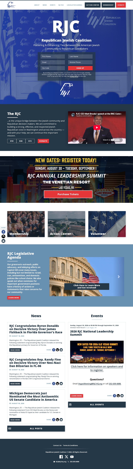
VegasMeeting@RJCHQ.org (90, 383)
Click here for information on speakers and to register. (97, 368)
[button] (55, 276)
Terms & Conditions (70, 445)
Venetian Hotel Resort (77, 328)
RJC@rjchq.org (61, 462)
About (37, 5)
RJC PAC (61, 5)
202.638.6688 (74, 462)
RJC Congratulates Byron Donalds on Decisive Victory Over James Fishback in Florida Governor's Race (35, 329)
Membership (108, 5)
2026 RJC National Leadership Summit (92, 333)
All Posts (36, 428)
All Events (97, 404)
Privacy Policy (74, 76)
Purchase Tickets (68, 194)
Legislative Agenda (74, 5)
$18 (11, 141)
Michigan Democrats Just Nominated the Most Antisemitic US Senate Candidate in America (34, 396)
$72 (30, 141)
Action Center (92, 5)
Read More (15, 350)
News (45, 5)
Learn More (13, 298)
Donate (121, 5)
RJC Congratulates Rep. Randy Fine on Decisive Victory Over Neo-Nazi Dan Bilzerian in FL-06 (35, 362)
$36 (20, 141)
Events (52, 5)
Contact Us (57, 445)
